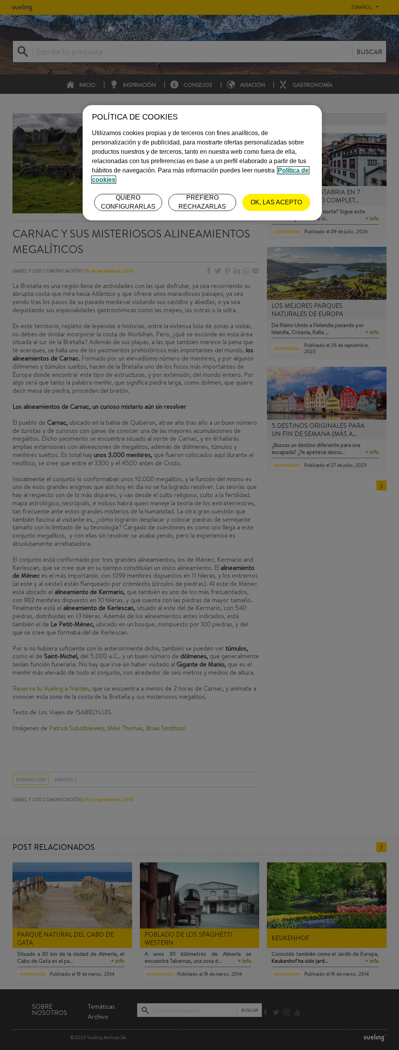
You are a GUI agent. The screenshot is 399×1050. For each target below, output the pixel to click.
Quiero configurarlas (128, 201)
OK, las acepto (276, 202)
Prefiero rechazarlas (202, 201)
